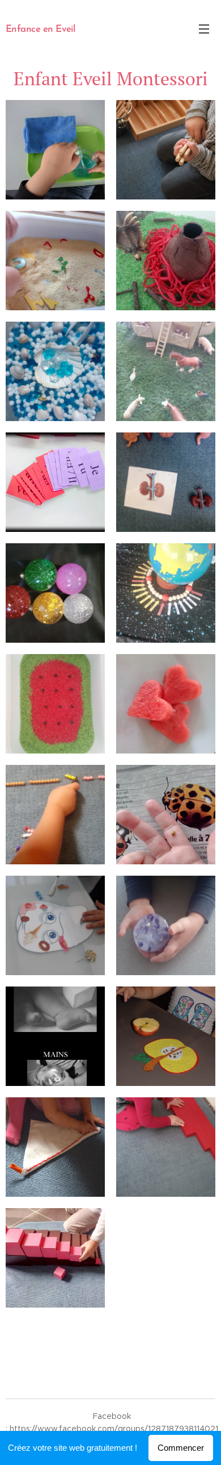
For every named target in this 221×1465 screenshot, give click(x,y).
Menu (204, 28)
